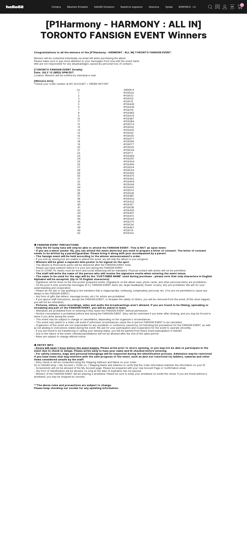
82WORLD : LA (187, 6)
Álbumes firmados (77, 6)
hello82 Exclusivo (104, 6)
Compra (56, 6)
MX (232, 6)
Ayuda (169, 6)
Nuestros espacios (132, 6)
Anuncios (154, 6)
